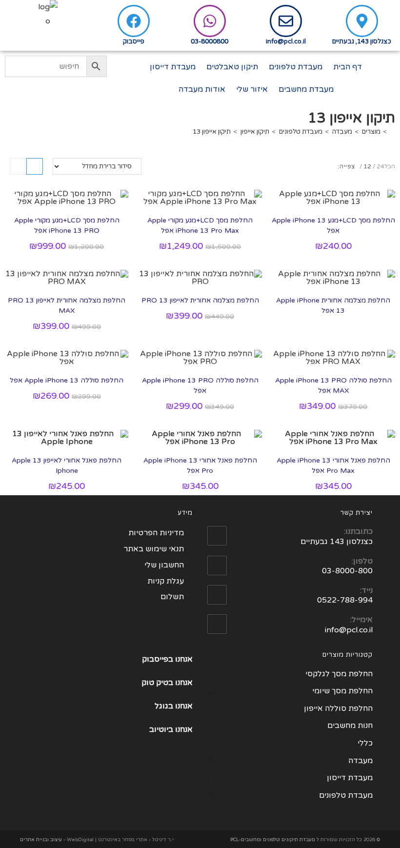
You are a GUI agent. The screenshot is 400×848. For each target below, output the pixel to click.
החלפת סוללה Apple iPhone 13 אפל (66, 380)
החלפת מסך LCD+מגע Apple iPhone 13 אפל (333, 225)
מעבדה (360, 761)
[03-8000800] (210, 21)
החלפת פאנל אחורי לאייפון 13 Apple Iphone (66, 465)
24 (380, 166)
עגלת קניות (165, 581)
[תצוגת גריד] (34, 166)
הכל (389, 166)
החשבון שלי (164, 565)
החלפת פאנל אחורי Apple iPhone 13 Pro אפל (200, 465)
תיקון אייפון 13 (212, 132)
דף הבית (347, 67)
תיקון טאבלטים (232, 67)
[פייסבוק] (134, 21)
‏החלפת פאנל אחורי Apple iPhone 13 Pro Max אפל (333, 465)
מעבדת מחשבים (306, 89)
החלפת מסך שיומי (342, 691)
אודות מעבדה (202, 89)
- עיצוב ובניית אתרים (42, 840)
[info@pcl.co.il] (286, 21)
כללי (365, 743)
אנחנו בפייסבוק (167, 659)
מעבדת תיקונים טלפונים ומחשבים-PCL (272, 840)
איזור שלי (252, 89)
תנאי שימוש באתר (153, 549)
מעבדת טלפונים (295, 67)
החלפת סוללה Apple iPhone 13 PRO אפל (200, 385)
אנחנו (184, 682)
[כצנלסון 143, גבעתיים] (362, 21)
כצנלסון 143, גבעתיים (361, 41)
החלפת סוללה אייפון (338, 708)
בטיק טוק (158, 682)
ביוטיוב (161, 729)
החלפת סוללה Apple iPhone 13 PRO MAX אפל (333, 385)
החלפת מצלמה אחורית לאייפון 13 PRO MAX (66, 305)
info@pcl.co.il (286, 41)
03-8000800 (209, 41)
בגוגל (164, 706)
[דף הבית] (392, 132)
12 (367, 166)
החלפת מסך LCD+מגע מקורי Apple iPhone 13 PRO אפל (67, 225)
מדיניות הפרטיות (156, 533)
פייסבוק (133, 41)
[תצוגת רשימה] (18, 166)
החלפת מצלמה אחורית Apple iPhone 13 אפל (333, 305)
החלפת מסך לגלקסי (339, 674)
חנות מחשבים (350, 725)
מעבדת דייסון (173, 67)
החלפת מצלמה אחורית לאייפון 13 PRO (200, 300)
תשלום (172, 597)
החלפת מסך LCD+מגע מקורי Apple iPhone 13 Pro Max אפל (200, 225)
